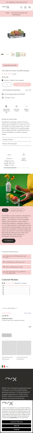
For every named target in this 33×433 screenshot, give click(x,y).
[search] (21, 7)
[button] (22, 84)
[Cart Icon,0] (25, 7)
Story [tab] (5, 210)
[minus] (4, 84)
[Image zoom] (16, 35)
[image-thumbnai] (2, 54)
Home (8, 13)
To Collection (8, 240)
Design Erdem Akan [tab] (17, 210)
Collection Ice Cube (10, 65)
